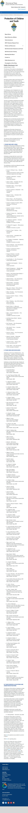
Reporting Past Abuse (10, 54)
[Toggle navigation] (1, 12)
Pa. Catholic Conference (6, 780)
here (7, 734)
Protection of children (6, 774)
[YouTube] (8, 802)
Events (3, 777)
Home (2, 14)
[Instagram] (14, 802)
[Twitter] (6, 802)
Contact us (7, 57)
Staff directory (5, 767)
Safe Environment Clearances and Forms (14, 48)
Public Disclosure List (18, 14)
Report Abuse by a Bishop (11, 37)
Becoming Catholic (5, 778)
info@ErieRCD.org (6, 799)
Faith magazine (5, 768)
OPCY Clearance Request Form (12, 42)
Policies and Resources (10, 45)
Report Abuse (8, 34)
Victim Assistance (9, 40)
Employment (4, 773)
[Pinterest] (11, 802)
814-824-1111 (6, 798)
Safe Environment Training (11, 51)
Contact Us (23, 7)
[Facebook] (3, 802)
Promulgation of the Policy (11, 63)
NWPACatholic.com (6, 769)
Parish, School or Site (15, 7)
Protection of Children (8, 14)
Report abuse (4, 776)
